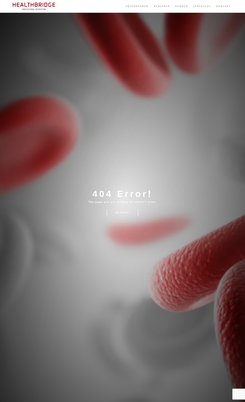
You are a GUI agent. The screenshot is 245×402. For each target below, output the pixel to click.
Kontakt (223, 6)
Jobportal (202, 6)
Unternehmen (137, 6)
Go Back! (122, 212)
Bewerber (162, 6)
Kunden (181, 6)
